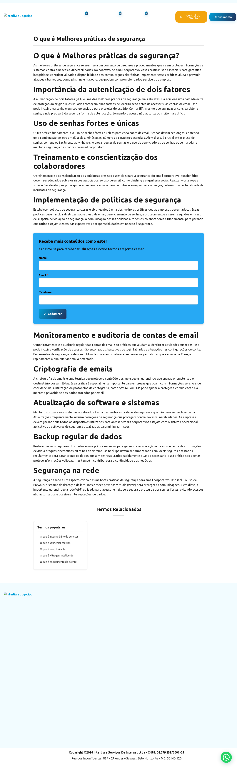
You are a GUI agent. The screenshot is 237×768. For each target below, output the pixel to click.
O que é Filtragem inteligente (57, 555)
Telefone (45, 292)
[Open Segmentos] (146, 13)
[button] (226, 757)
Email (43, 275)
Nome (43, 257)
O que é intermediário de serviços (59, 536)
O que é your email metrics (55, 542)
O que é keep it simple (53, 549)
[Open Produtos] (86, 13)
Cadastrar (53, 314)
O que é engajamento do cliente (58, 561)
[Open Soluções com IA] (120, 13)
